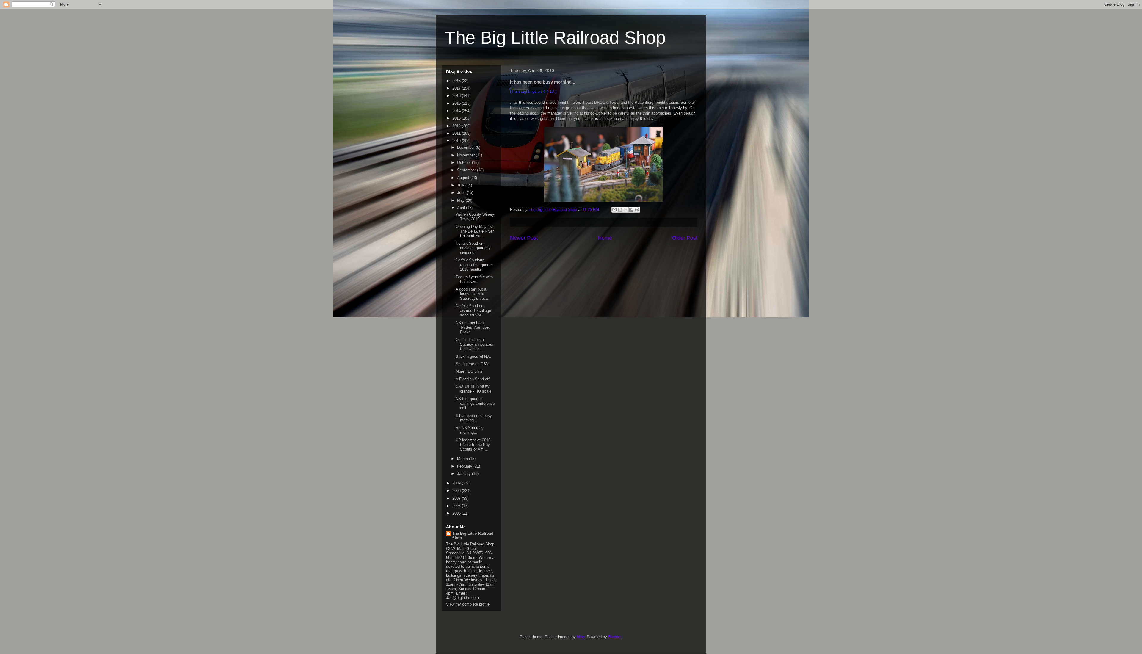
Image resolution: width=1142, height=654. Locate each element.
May (461, 200)
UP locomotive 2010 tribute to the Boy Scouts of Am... (473, 444)
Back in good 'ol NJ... (474, 356)
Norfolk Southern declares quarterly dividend (473, 248)
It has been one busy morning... (474, 418)
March (463, 459)
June (462, 192)
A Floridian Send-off (473, 379)
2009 (457, 483)
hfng (580, 637)
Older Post (684, 238)
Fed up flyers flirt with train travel (474, 279)
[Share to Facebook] (631, 210)
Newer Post (524, 238)
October (464, 162)
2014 (457, 111)
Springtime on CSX (472, 364)
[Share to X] (626, 210)
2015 (457, 103)
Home (605, 238)
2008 (457, 490)
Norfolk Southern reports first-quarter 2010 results (474, 265)
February (465, 466)
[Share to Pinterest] (637, 210)
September (467, 170)
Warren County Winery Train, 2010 (475, 216)
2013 (457, 118)
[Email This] (614, 210)
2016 (457, 95)
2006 (457, 506)
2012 (457, 126)
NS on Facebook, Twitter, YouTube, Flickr (473, 327)
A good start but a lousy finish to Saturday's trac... (473, 294)
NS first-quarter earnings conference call (475, 403)
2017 (457, 88)
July (461, 185)
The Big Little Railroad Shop (555, 38)
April (461, 208)
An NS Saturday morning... (470, 430)
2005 (457, 513)
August (463, 177)
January (464, 473)
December (466, 147)
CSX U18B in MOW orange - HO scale (473, 388)
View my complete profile (468, 604)
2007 (457, 498)
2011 (457, 133)
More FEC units (469, 371)
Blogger (614, 637)
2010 (457, 141)
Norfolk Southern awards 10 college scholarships (473, 310)
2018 (457, 81)
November (466, 155)
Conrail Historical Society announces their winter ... (474, 344)
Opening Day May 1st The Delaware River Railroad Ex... (475, 231)
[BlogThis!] (620, 210)
